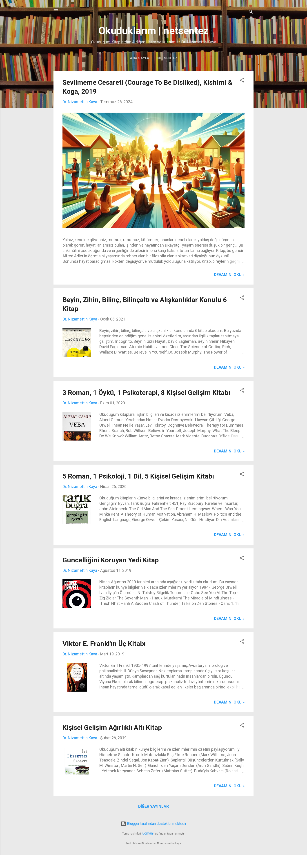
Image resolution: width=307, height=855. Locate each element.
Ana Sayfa (139, 58)
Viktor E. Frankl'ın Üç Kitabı (104, 644)
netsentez (167, 58)
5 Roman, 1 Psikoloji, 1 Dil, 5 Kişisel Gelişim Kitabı (138, 476)
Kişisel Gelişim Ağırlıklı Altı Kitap (112, 727)
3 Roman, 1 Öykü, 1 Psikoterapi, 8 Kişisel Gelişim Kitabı (146, 392)
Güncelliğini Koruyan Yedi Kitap (110, 560)
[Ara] (251, 12)
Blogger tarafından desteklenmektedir (156, 824)
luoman (147, 833)
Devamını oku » (229, 274)
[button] (242, 81)
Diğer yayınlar (153, 806)
